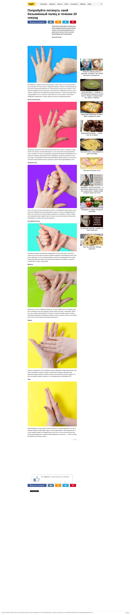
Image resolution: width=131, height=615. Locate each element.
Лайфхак (83, 4)
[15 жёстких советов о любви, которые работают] (92, 221)
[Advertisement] (39, 35)
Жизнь (66, 4)
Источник (75, 439)
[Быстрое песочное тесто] (92, 163)
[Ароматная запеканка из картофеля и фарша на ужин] (92, 107)
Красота (59, 4)
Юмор (89, 4)
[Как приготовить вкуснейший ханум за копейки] (92, 145)
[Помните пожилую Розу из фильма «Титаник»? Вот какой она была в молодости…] (92, 64)
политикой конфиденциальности (86, 612)
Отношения (74, 4)
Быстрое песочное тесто (92, 170)
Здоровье (52, 4)
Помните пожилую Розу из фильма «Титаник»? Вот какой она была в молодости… (92, 73)
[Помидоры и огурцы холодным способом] (92, 202)
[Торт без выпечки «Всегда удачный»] (92, 240)
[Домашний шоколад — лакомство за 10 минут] (92, 126)
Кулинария (43, 4)
